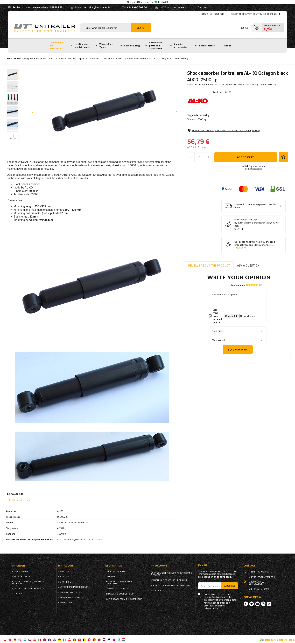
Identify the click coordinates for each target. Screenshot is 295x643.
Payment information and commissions (119, 582)
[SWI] (89, 639)
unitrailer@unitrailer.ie (96, 7)
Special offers (207, 45)
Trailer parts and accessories (57, 45)
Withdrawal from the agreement (124, 599)
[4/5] (254, 285)
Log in (205, 14)
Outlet (227, 45)
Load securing (132, 45)
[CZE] (29, 639)
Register (219, 14)
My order (18, 565)
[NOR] (54, 639)
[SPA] (34, 639)
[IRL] (64, 639)
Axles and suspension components (84, 58)
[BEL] (84, 639)
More (98, 539)
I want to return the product (29, 589)
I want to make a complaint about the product (31, 582)
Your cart (65, 577)
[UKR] (59, 639)
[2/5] (249, 285)
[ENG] (19, 639)
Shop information (115, 571)
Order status (20, 571)
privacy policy (211, 608)
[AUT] (69, 639)
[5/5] (256, 285)
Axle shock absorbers (114, 58)
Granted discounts (70, 597)
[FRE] (10, 639)
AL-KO (228, 92)
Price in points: (241, 219)
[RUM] (49, 639)
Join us (202, 565)
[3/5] (252, 285)
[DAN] (44, 639)
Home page (27, 58)
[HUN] (123, 639)
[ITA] (39, 639)
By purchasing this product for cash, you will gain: (256, 224)
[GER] (14, 639)
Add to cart (245, 157)
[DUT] (24, 639)
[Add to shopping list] (283, 157)
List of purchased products (75, 587)
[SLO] (79, 639)
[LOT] (104, 639)
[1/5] (247, 285)
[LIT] (99, 639)
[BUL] (113, 639)
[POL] (5, 639)
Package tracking (22, 577)
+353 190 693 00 (137, 7)
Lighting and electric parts (81, 45)
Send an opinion (237, 349)
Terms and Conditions (118, 589)
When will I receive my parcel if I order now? (255, 206)
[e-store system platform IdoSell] (277, 639)
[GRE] (118, 639)
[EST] (109, 639)
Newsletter (66, 603)
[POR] (94, 639)
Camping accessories (180, 45)
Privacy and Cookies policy (120, 594)
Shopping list (67, 582)
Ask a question (248, 265)
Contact (202, 7)
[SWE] (74, 639)
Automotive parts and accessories (155, 45)
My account (66, 565)
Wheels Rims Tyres (106, 45)
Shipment (111, 576)
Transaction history (71, 592)
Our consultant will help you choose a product (254, 245)
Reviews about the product (209, 265)
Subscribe (229, 586)
